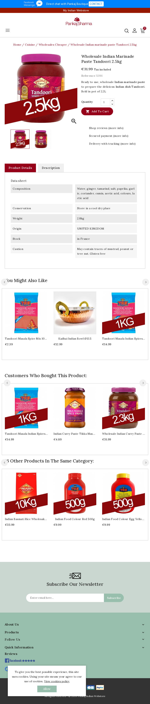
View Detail (30, 312)
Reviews (11, 654)
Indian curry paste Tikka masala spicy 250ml (75, 433)
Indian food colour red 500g (75, 519)
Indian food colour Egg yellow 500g (123, 519)
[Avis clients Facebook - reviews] (20, 659)
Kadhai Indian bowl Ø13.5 (75, 338)
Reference (88, 76)
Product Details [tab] (20, 168)
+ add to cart (22, 312)
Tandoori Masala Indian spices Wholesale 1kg (123, 338)
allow (47, 689)
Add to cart (97, 112)
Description (51, 168)
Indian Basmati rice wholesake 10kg (26, 519)
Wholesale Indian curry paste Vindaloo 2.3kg (123, 433)
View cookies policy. (57, 681)
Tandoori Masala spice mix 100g (26, 338)
